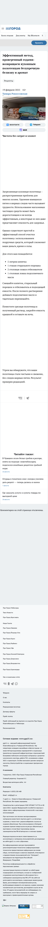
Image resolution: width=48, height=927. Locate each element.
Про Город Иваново (10, 628)
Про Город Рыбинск (10, 643)
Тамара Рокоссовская (14, 93)
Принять (39, 43)
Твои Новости (8, 613)
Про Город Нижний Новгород (13, 654)
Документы (20, 35)
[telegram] (28, 398)
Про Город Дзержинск (11, 659)
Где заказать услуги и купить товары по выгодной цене (21, 495)
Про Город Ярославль (11, 617)
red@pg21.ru (12, 795)
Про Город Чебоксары (11, 608)
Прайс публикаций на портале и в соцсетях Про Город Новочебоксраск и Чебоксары (22, 722)
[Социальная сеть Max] (24, 130)
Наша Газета (7, 623)
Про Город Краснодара (11, 669)
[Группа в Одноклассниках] (9, 683)
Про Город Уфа (8, 648)
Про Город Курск (9, 639)
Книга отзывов (7, 35)
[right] (45, 35)
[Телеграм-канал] (35, 125)
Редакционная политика (11, 707)
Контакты (6, 702)
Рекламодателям (9, 728)
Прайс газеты (8, 716)
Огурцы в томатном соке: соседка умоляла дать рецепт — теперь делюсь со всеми (22, 482)
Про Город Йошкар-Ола (11, 633)
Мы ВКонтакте (33, 35)
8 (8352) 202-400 (15, 791)
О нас (5, 697)
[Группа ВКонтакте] (12, 125)
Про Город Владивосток (11, 663)
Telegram (6, 693)
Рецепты (8, 80)
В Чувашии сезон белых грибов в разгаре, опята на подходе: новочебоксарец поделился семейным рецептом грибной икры (22, 465)
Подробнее (16, 860)
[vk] (20, 398)
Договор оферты (9, 712)
